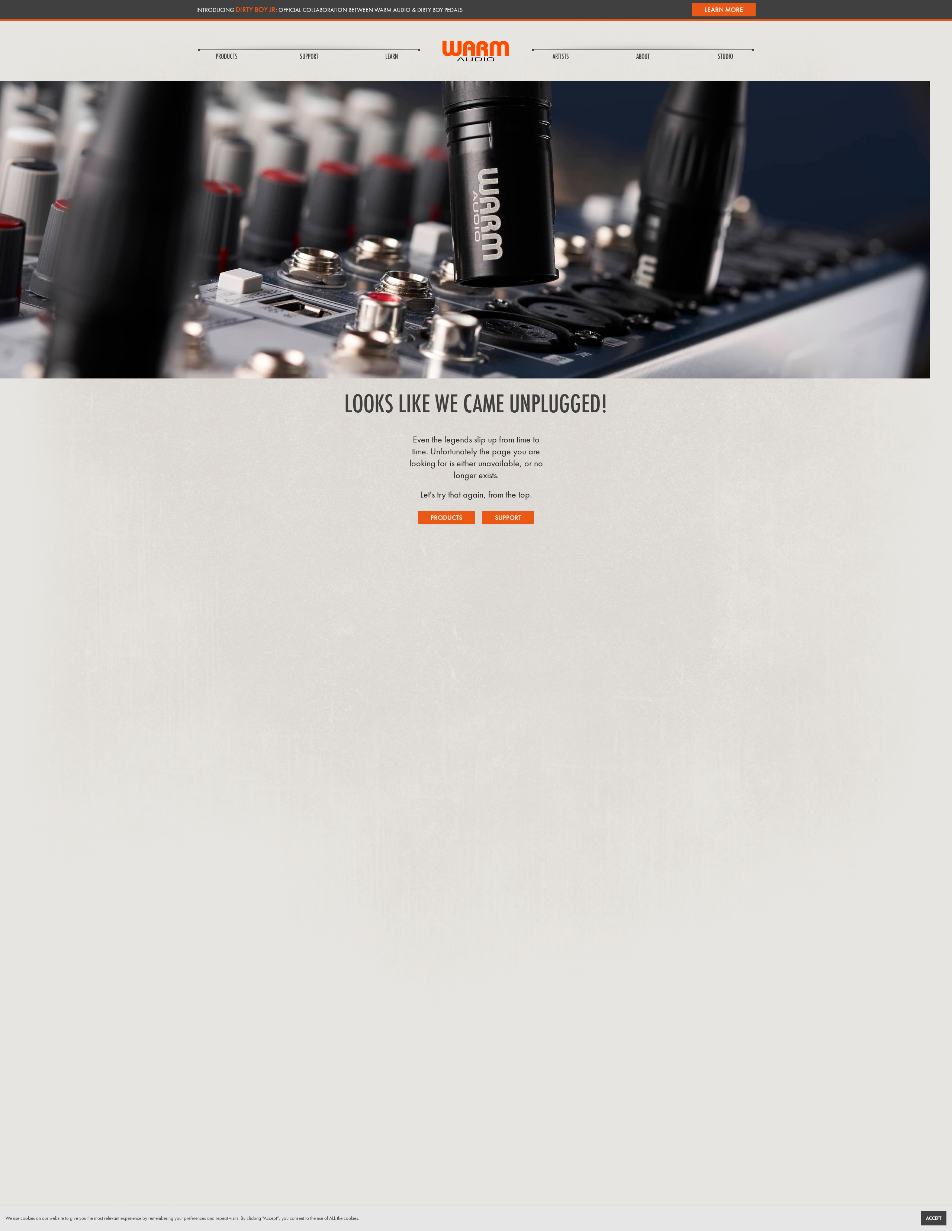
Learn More (724, 9)
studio (725, 57)
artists (561, 57)
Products (446, 517)
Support (508, 517)
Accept (934, 1218)
